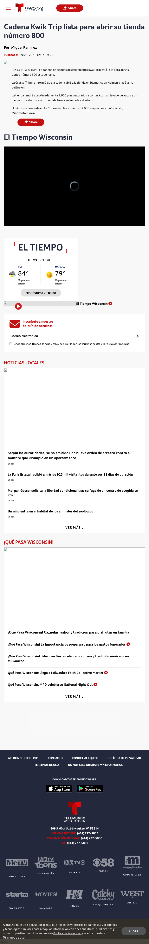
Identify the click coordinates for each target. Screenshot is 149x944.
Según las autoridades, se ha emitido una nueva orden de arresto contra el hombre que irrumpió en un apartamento (69, 455)
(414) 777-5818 (87, 833)
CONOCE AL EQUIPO (85, 758)
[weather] (12, 275)
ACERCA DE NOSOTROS (23, 758)
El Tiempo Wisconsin (92, 303)
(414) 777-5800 (91, 838)
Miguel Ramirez (24, 47)
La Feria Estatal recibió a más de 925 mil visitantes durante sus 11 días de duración (70, 474)
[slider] (20, 213)
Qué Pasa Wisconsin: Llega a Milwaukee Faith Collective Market (56, 672)
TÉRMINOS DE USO (46, 765)
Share (72, 8)
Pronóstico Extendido (41, 293)
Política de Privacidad (117, 344)
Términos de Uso (91, 344)
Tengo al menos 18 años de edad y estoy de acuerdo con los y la (71, 344)
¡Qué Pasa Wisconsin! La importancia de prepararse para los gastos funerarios (67, 644)
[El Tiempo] (41, 252)
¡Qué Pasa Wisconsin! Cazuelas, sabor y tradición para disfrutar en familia (68, 632)
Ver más (73, 527)
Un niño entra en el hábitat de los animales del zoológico (50, 511)
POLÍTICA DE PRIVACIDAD (124, 758)
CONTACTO (55, 758)
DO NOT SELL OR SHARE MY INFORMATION (95, 765)
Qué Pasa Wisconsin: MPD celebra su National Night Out (51, 684)
